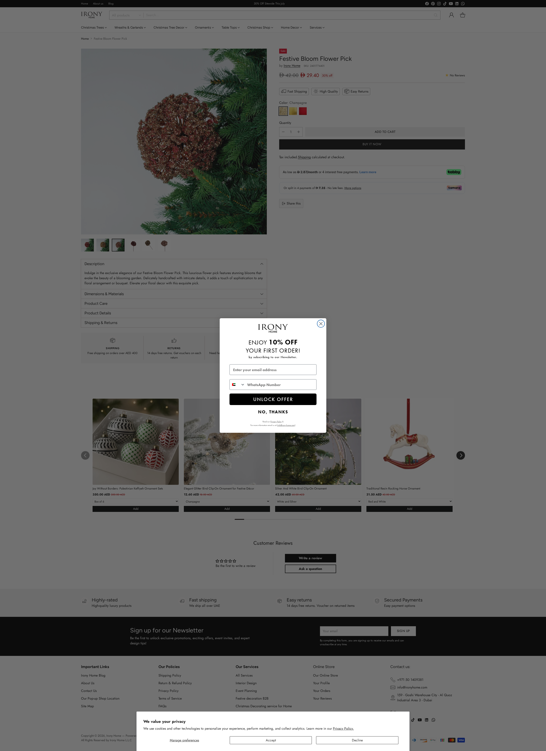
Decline (357, 740)
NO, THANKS (273, 412)
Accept (271, 740)
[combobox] (237, 384)
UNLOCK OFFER (273, 399)
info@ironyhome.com (286, 425)
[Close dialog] (321, 323)
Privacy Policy (276, 421)
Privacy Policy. (343, 728)
